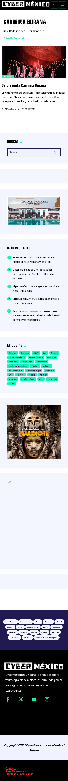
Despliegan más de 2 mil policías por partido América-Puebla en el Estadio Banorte (33, 274)
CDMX (36, 353)
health (35, 366)
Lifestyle (49, 370)
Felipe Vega (27, 361)
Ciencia (54, 353)
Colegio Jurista (36, 357)
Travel (11, 383)
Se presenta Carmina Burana (24, 85)
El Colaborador (12, 109)
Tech (41, 379)
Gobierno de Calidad (18, 366)
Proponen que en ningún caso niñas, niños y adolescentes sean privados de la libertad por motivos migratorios (36, 315)
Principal (13, 379)
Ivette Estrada (15, 370)
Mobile (32, 374)
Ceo (45, 353)
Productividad (27, 379)
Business (25, 353)
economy (51, 357)
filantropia (42, 361)
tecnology (52, 379)
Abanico (12, 353)
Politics (43, 374)
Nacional (7, 76)
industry (47, 366)
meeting (21, 374)
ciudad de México (17, 357)
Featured (13, 361)
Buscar (14, 152)
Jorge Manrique (33, 370)
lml (10, 374)
